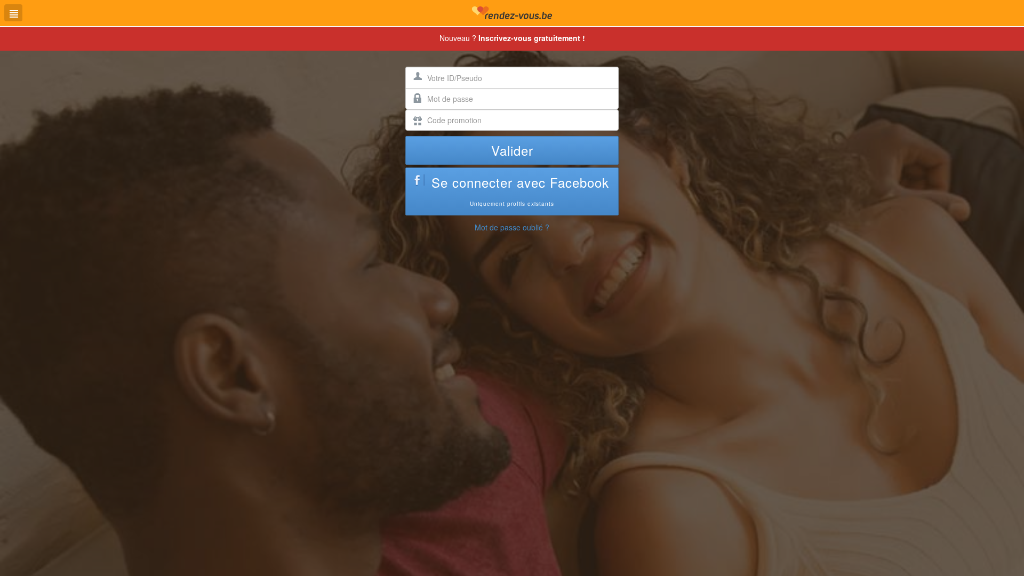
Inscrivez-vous (531, 38)
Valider (512, 150)
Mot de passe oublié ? (512, 227)
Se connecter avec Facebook (520, 190)
